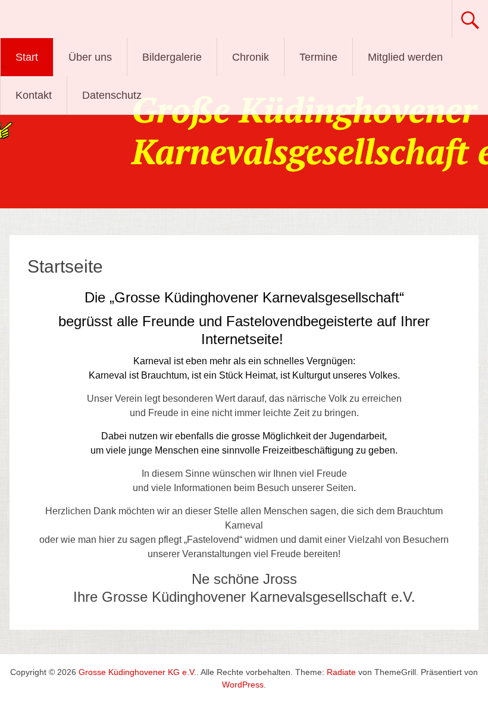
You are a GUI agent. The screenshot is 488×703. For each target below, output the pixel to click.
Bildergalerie (172, 57)
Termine (318, 57)
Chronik (250, 57)
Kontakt (33, 95)
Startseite (65, 266)
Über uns (90, 57)
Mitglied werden (405, 57)
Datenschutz (112, 95)
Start (26, 57)
